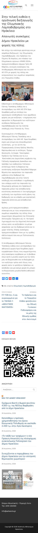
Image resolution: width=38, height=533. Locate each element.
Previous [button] (4, 479)
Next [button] (30, 479)
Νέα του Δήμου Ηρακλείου (14, 398)
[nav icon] (32, 5)
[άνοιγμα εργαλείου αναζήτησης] (26, 5)
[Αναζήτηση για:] (19, 389)
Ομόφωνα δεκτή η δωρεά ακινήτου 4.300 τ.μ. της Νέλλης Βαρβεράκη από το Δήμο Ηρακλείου (18, 405)
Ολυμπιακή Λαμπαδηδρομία (25, 286)
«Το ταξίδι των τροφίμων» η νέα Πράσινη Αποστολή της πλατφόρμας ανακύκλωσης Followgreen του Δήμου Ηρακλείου (19, 440)
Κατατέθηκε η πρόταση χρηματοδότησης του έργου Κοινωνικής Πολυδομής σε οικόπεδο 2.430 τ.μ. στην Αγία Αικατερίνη (19, 422)
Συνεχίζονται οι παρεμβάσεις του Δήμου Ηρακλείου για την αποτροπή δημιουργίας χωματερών (19, 456)
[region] (17, 479)
